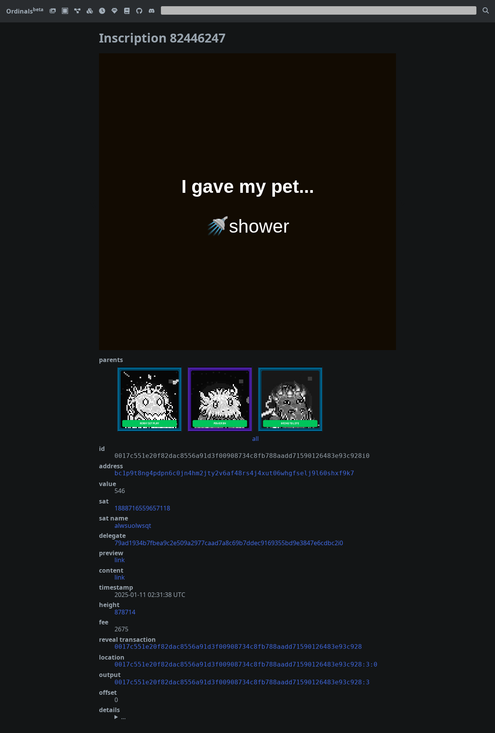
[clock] (102, 11)
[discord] (151, 11)
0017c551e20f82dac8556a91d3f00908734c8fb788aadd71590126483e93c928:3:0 (245, 664)
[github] (139, 11)
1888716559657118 (142, 508)
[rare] (114, 11)
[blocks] (90, 11)
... (123, 716)
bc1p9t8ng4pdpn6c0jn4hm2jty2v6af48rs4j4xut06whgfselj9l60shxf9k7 (234, 473)
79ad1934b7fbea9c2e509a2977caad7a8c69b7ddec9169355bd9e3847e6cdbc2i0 (228, 543)
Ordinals (24, 11)
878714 (124, 612)
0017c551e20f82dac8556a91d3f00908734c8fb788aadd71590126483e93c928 (238, 646)
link (119, 560)
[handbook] (127, 11)
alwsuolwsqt (132, 525)
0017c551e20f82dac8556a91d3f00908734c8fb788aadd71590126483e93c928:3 (242, 682)
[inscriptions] (53, 11)
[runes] (65, 11)
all (255, 438)
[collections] (77, 11)
